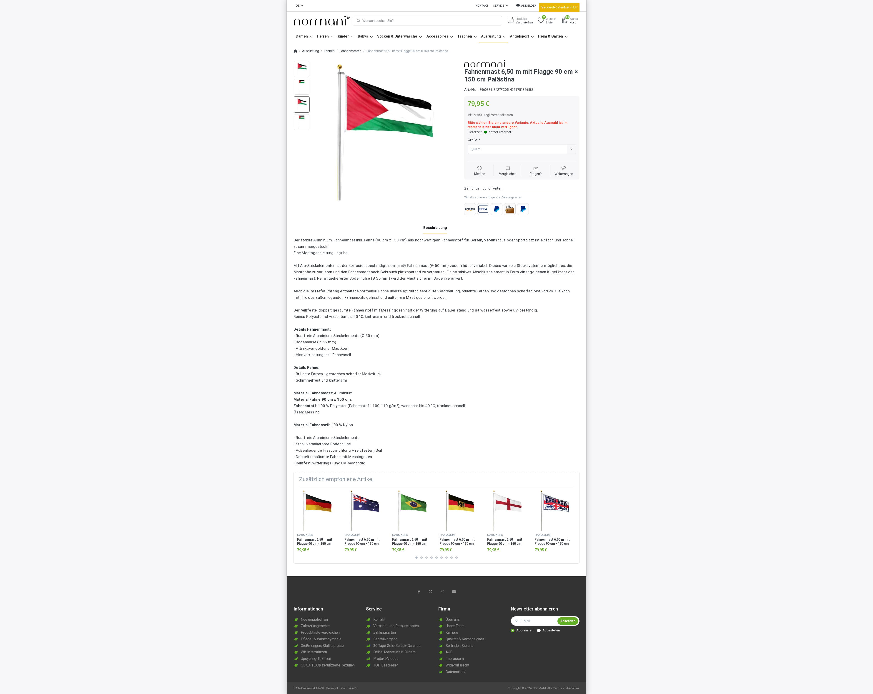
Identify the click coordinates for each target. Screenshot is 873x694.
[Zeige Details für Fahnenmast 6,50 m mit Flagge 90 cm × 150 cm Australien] (365, 510)
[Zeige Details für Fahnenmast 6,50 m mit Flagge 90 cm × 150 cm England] (507, 510)
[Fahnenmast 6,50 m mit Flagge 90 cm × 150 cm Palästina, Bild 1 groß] (301, 69)
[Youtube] (454, 592)
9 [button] (456, 558)
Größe (473, 140)
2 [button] (421, 558)
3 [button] (426, 558)
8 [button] (451, 558)
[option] (385, 132)
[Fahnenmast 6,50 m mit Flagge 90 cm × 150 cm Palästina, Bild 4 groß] (301, 122)
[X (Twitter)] (431, 592)
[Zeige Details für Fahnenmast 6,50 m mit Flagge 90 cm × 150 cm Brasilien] (412, 510)
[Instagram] (442, 592)
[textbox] (518, 149)
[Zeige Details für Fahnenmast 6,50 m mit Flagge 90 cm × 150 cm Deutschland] (317, 510)
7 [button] (446, 558)
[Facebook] (419, 592)
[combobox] (522, 149)
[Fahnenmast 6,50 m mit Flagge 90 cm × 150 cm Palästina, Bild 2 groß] (301, 87)
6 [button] (441, 558)
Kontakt (482, 5)
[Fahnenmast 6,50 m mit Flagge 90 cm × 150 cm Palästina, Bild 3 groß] (301, 104)
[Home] (295, 51)
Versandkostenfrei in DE (559, 7)
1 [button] (416, 558)
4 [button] (431, 558)
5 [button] (436, 558)
